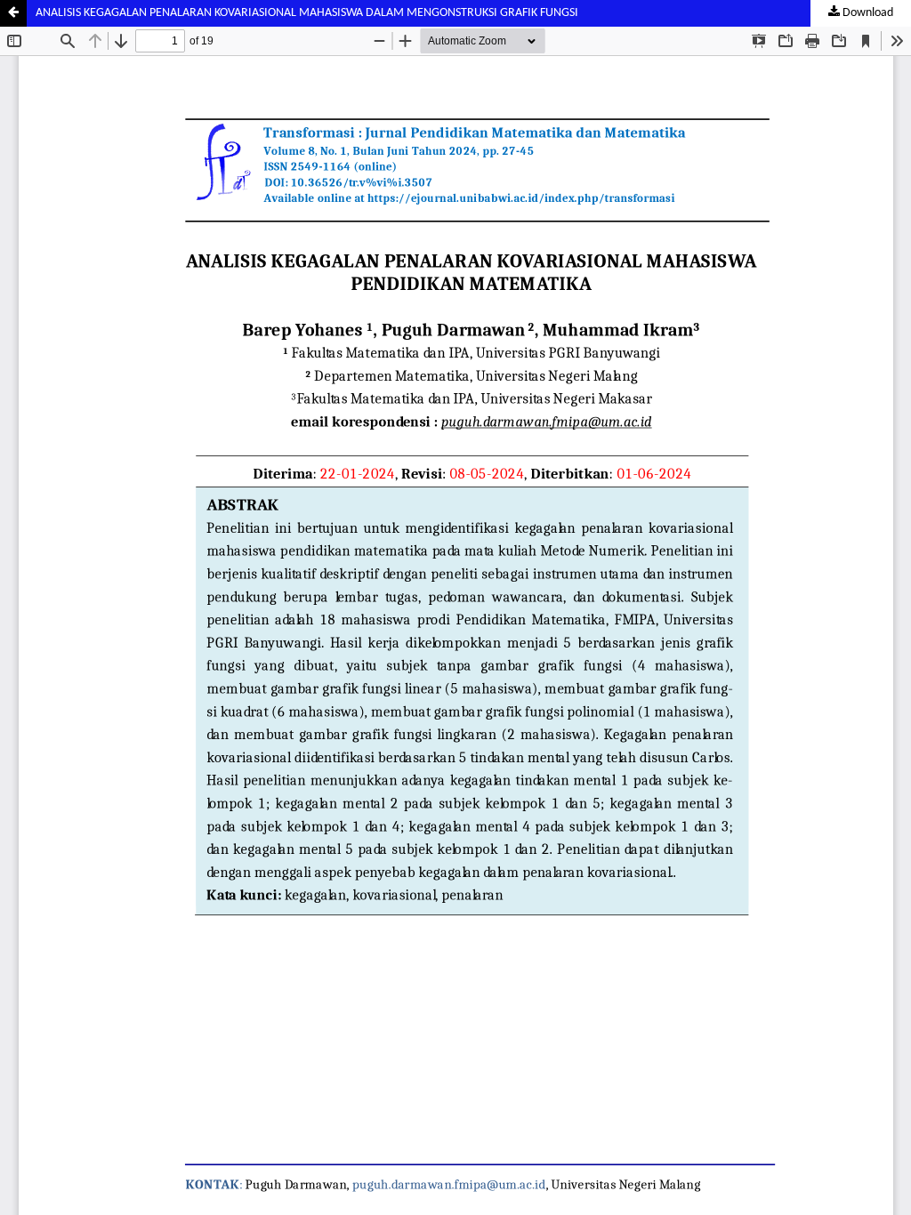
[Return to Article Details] (13, 13)
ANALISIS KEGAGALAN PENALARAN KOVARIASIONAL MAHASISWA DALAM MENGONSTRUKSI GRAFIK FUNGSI (307, 13)
